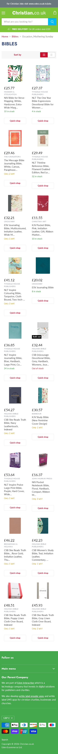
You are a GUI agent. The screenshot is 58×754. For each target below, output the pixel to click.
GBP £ (6, 718)
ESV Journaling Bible (43, 287)
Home (5, 36)
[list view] (51, 54)
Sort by (17, 55)
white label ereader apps (31, 696)
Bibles (15, 36)
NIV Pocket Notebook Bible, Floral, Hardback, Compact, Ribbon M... (41, 488)
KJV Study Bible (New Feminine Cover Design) (40, 420)
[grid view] (44, 54)
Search (5, 739)
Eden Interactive (26, 682)
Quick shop (15, 120)
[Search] (52, 21)
